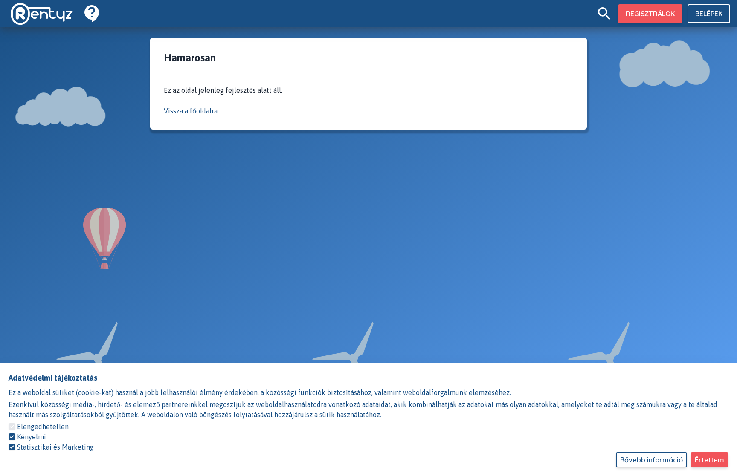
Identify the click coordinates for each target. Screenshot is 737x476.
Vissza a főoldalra (191, 111)
